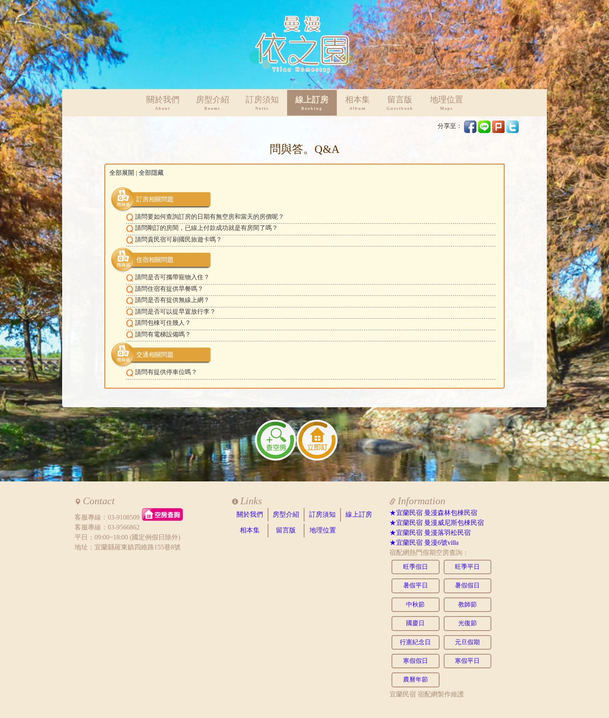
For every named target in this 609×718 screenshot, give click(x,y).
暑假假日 (467, 585)
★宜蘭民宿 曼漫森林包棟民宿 (433, 512)
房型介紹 (212, 103)
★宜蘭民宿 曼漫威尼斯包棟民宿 (436, 522)
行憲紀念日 (415, 642)
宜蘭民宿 (402, 694)
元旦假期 (467, 642)
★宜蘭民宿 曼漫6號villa (424, 542)
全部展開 (121, 172)
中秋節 (415, 604)
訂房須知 (262, 103)
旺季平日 (467, 566)
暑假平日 (415, 585)
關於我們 (162, 103)
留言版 (400, 103)
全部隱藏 (151, 172)
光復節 (467, 623)
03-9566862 (124, 527)
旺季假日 (415, 566)
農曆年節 (415, 679)
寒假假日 (415, 661)
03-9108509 (124, 517)
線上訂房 (312, 103)
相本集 (357, 103)
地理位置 (446, 103)
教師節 (467, 604)
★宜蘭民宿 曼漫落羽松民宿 (430, 532)
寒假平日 (467, 661)
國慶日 (415, 623)
